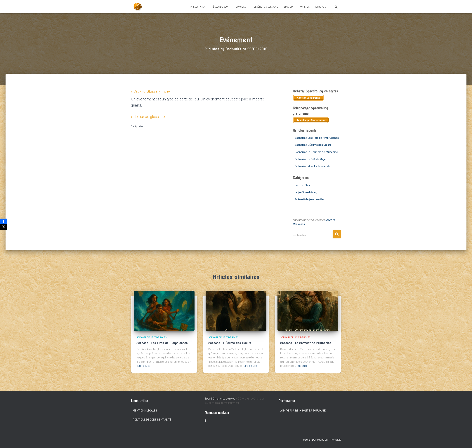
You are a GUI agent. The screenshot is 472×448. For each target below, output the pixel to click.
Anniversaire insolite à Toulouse (303, 410)
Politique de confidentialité (152, 419)
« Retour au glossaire (148, 116)
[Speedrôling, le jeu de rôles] (138, 6)
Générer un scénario (266, 7)
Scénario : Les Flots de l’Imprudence (317, 137)
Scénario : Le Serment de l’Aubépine (316, 152)
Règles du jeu (220, 7)
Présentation (198, 7)
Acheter (305, 7)
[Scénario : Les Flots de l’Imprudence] (164, 310)
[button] (229, 7)
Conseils (241, 7)
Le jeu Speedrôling (306, 192)
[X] (3, 227)
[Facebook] (3, 221)
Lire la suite (143, 365)
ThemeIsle (335, 439)
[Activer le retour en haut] (464, 440)
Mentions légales (145, 410)
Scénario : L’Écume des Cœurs (313, 144)
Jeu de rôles (302, 185)
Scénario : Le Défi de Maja (310, 159)
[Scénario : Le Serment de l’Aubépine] (307, 310)
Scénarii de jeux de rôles (310, 199)
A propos (320, 7)
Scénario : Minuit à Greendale (312, 166)
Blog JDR (289, 7)
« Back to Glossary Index (151, 91)
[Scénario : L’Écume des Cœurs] (236, 310)
